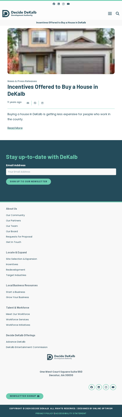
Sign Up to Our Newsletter (28, 181)
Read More (15, 128)
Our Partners (13, 220)
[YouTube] (68, 4)
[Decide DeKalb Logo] (19, 13)
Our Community (15, 215)
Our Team (12, 226)
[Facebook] (53, 4)
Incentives (12, 264)
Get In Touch (13, 242)
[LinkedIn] (58, 4)
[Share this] (35, 103)
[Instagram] (63, 4)
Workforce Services (17, 319)
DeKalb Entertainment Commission (26, 347)
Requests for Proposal (19, 236)
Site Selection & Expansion (21, 259)
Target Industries (16, 275)
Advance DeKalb (15, 341)
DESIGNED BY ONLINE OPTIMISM (95, 408)
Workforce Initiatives (18, 325)
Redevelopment (15, 269)
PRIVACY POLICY (45, 413)
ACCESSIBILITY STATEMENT (70, 413)
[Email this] (28, 103)
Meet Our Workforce (18, 314)
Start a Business (15, 292)
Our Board (12, 231)
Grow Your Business (17, 297)
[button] (110, 13)
